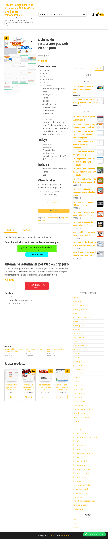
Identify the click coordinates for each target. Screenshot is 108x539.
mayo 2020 (76, 523)
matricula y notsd (78, 373)
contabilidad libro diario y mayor (82, 317)
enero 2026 (76, 519)
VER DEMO (43, 61)
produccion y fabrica (79, 393)
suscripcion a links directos (81, 489)
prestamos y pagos (79, 389)
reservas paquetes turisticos (82, 417)
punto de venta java (79, 401)
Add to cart (55, 202)
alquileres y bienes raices (81, 309)
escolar (75, 341)
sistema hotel (77, 457)
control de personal (79, 325)
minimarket (76, 381)
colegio (75, 313)
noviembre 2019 (78, 527)
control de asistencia (79, 321)
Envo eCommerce (66, 535)
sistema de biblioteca (79, 433)
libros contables (78, 365)
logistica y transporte (79, 369)
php (39, 220)
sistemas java (77, 481)
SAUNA (75, 425)
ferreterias (76, 357)
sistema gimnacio (78, 449)
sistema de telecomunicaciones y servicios (86, 437)
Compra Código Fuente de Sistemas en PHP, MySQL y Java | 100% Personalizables (19, 10)
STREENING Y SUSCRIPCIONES (82, 485)
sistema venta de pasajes (81, 473)
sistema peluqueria (79, 465)
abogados (76, 297)
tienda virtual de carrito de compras (84, 501)
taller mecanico (77, 497)
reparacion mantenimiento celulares (84, 409)
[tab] (12, 230)
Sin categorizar (77, 429)
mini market (76, 377)
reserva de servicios (79, 413)
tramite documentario (79, 505)
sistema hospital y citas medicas (83, 453)
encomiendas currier (79, 337)
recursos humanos (78, 405)
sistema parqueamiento (80, 461)
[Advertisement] (37, 325)
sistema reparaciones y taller (82, 469)
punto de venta (48, 218)
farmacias (76, 349)
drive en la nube (78, 333)
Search (99, 68)
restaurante (55, 218)
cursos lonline (77, 329)
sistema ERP (76, 441)
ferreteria (76, 353)
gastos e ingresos (78, 361)
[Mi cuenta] (93, 14)
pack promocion (78, 385)
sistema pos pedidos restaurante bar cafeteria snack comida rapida (13, 350)
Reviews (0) (26, 230)
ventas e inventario (78, 509)
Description (11, 230)
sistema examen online (80, 445)
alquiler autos (77, 301)
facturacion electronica (80, 345)
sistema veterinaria (79, 477)
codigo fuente (64, 218)
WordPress (51, 535)
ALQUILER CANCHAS (79, 305)
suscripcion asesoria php (80, 493)
